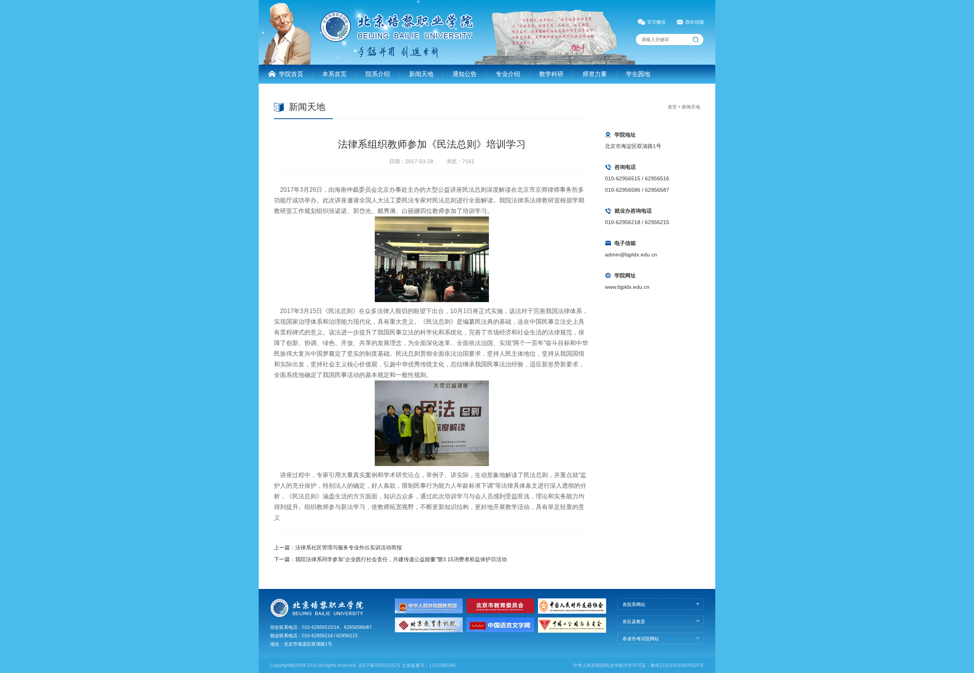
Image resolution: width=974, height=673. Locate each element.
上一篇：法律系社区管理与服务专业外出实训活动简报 (338, 547)
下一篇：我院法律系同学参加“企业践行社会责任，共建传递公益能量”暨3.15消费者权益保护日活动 (390, 559)
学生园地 (638, 74)
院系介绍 (378, 74)
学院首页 (291, 74)
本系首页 (334, 74)
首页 (672, 107)
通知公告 (464, 74)
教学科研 (551, 74)
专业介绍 (508, 74)
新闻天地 (421, 74)
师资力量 (594, 74)
